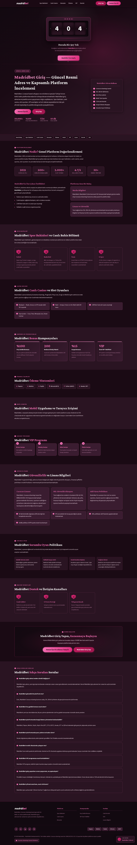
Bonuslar (63, 3)
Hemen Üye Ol (113, 3)
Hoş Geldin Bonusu (85, 813)
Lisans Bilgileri (107, 820)
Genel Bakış (19, 137)
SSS (90, 137)
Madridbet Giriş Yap (84, 650)
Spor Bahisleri (44, 3)
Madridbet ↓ (68, 58)
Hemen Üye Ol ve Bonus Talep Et (57, 650)
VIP (76, 3)
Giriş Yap (101, 3)
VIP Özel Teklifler (84, 817)
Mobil (64, 137)
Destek (82, 3)
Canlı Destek (106, 813)
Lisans (76, 137)
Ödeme (70, 3)
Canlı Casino (54, 3)
